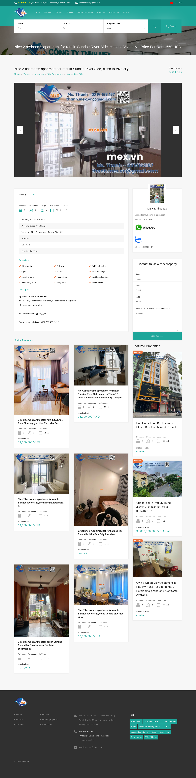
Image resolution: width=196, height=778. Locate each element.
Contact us (114, 12)
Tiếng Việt (177, 3)
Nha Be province (55, 74)
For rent (59, 12)
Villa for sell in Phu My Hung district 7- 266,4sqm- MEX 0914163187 (153, 507)
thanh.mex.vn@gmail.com (89, 3)
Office (166, 726)
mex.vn (25, 761)
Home (37, 12)
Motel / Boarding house (149, 726)
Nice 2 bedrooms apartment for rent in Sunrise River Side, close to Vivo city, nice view (100, 613)
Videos (126, 12)
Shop (154, 732)
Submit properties (85, 12)
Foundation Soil (169, 721)
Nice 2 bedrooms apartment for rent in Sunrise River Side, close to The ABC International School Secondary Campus (100, 394)
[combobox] (36, 28)
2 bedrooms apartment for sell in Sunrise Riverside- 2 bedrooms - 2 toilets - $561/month (40, 645)
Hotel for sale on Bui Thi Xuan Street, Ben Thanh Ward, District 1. (156, 427)
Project (70, 12)
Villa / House (151, 737)
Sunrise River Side (74, 74)
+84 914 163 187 (24, 3)
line (46, 3)
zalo (42, 3)
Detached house (151, 721)
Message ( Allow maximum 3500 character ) (152, 308)
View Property (41, 401)
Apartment (39, 74)
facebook (53, 3)
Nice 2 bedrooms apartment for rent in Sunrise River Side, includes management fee (40, 502)
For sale (47, 12)
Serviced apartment (139, 732)
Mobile (138, 297)
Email (138, 286)
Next (176, 130)
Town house (136, 737)
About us (101, 12)
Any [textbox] (20, 28)
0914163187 (148, 219)
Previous (20, 130)
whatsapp (35, 3)
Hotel (133, 726)
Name (138, 274)
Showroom (164, 732)
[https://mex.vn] (21, 15)
